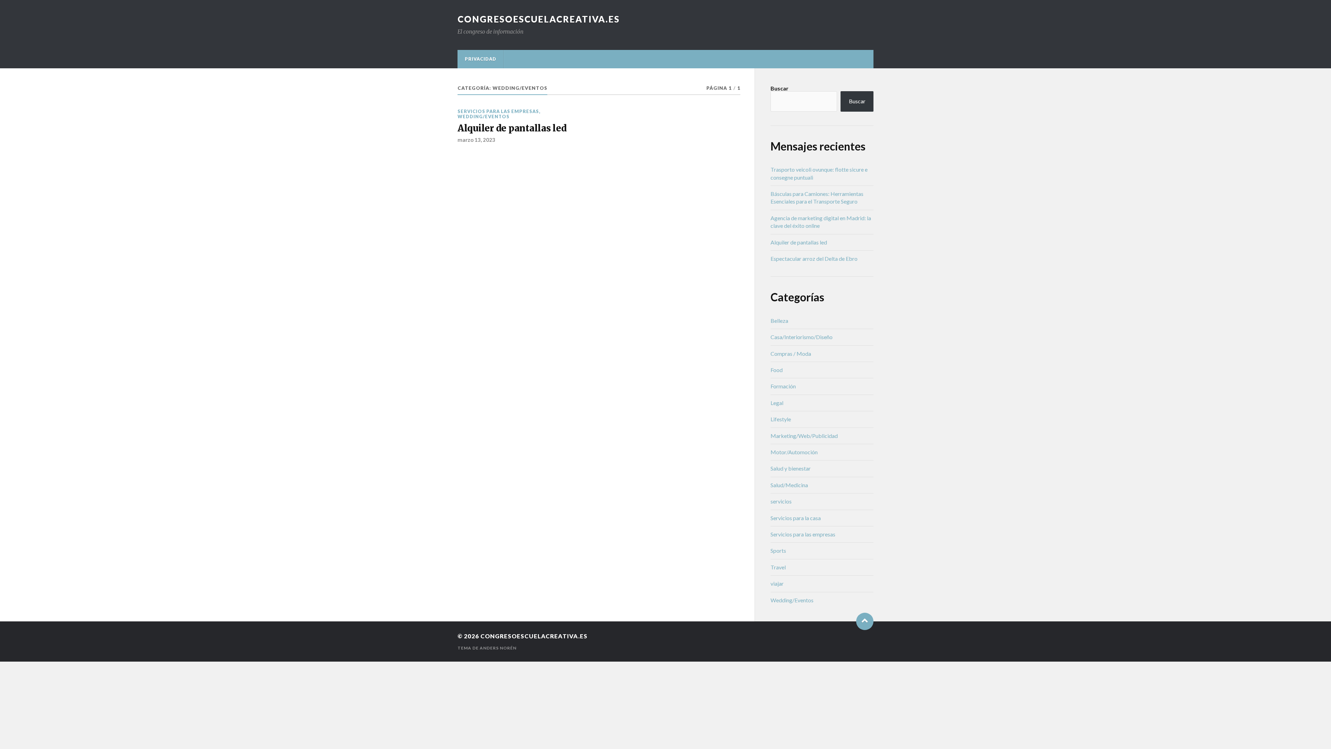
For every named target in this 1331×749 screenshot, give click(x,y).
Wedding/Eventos (484, 116)
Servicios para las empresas (498, 111)
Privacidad (480, 59)
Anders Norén (498, 648)
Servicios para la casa (796, 518)
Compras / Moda (791, 353)
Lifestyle (781, 419)
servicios (781, 501)
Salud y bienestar (791, 468)
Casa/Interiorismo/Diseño (802, 337)
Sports (778, 550)
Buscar (780, 88)
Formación (783, 386)
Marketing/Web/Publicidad (804, 435)
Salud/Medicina (789, 485)
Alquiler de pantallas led (512, 128)
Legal (777, 402)
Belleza (779, 320)
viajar (777, 583)
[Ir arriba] (864, 621)
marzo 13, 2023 (476, 140)
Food (777, 370)
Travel (778, 567)
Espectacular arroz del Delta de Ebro (814, 258)
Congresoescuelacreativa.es (539, 19)
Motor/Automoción (794, 452)
